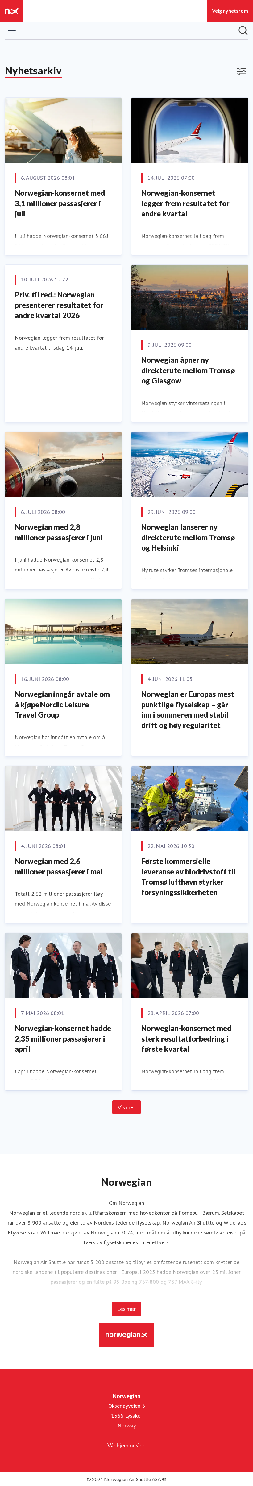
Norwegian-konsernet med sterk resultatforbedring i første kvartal (186, 1038)
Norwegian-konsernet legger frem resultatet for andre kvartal (185, 203)
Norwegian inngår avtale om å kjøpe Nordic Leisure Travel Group (62, 704)
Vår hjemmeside (126, 1445)
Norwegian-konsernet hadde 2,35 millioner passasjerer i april (63, 1038)
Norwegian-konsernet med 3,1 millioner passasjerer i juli (60, 203)
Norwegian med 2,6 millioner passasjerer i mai (59, 866)
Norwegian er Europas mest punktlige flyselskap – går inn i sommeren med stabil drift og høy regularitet (187, 710)
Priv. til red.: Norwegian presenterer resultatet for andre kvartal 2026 (59, 305)
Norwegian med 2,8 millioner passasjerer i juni (59, 532)
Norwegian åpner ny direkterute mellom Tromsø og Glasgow (188, 370)
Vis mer (126, 1107)
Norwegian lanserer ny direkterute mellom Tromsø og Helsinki (188, 537)
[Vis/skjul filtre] (241, 71)
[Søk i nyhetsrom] (243, 30)
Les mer (126, 1308)
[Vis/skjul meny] (12, 30)
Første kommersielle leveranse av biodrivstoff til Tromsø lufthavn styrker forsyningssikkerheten (188, 877)
